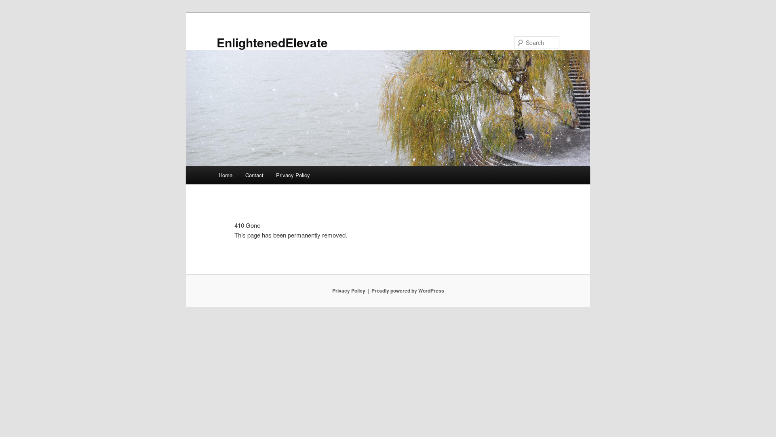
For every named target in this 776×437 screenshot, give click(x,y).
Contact (254, 175)
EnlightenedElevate (272, 42)
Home (225, 175)
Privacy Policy (293, 175)
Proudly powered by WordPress (407, 290)
